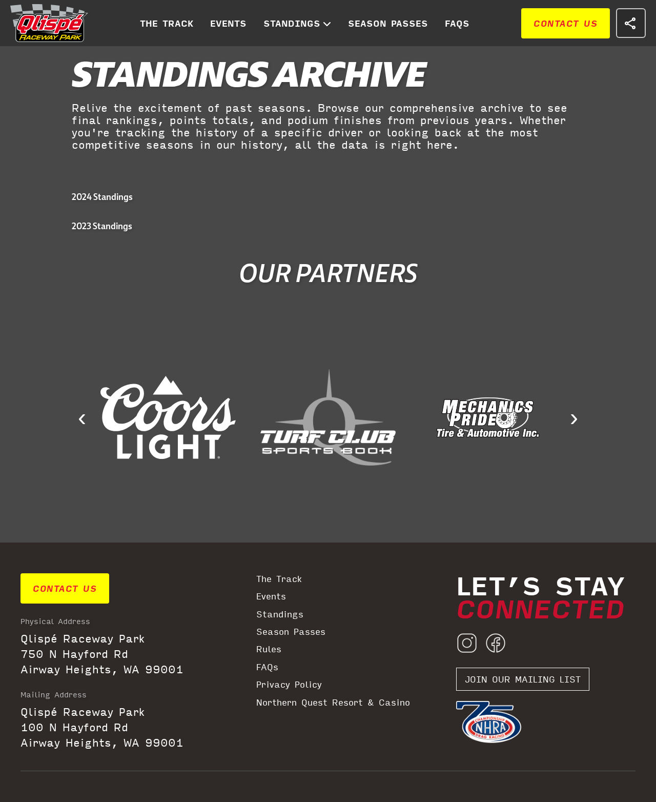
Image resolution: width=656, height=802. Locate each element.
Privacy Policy (289, 684)
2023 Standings (102, 225)
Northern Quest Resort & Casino (333, 702)
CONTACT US (566, 23)
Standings (291, 23)
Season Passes (388, 23)
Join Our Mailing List (523, 679)
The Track (166, 23)
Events (228, 23)
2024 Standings (102, 196)
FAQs (457, 23)
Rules (268, 649)
